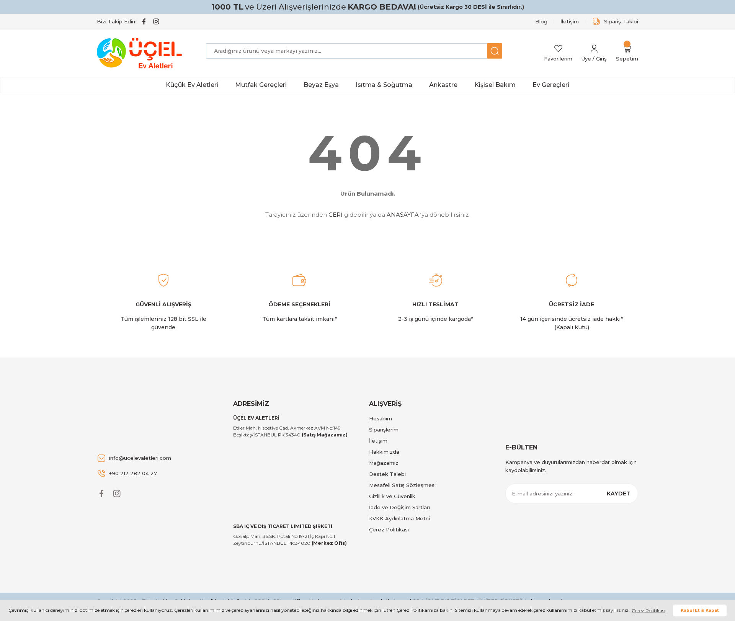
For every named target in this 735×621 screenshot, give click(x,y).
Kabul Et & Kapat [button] (700, 610)
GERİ (335, 214)
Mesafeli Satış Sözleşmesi (402, 485)
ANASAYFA (403, 214)
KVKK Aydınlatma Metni (399, 518)
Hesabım (380, 418)
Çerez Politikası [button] (648, 610)
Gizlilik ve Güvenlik (392, 496)
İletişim (378, 441)
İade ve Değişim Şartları (399, 507)
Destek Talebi (387, 474)
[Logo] (141, 53)
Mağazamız (384, 463)
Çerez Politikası (389, 529)
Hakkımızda (384, 452)
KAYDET (618, 493)
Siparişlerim (384, 430)
